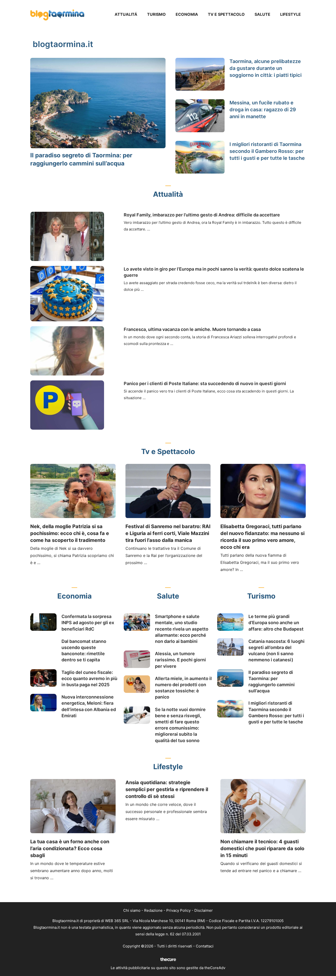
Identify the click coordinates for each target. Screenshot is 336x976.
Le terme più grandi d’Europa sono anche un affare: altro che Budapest (276, 622)
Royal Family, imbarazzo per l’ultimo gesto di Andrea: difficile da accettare (202, 214)
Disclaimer (203, 910)
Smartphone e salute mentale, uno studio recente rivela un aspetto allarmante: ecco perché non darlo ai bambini (181, 629)
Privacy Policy (178, 910)
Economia (187, 14)
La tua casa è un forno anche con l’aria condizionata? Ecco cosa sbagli (69, 848)
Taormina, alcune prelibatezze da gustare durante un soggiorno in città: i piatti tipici (265, 68)
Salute (262, 14)
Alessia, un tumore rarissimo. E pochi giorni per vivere (180, 659)
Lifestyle (290, 14)
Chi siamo (131, 910)
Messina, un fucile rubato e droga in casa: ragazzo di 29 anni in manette (262, 109)
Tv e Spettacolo (226, 14)
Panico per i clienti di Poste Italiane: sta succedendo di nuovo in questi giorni (205, 383)
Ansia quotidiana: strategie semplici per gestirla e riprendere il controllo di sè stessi (166, 789)
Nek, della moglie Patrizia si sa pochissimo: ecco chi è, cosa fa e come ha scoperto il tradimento (69, 533)
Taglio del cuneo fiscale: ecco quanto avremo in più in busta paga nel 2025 (89, 678)
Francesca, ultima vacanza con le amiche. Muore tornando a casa (192, 329)
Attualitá (126, 14)
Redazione (153, 910)
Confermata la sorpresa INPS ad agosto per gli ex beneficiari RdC (87, 622)
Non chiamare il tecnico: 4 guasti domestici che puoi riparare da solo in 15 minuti (262, 848)
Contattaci (205, 946)
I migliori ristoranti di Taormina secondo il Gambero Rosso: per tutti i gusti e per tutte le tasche (267, 151)
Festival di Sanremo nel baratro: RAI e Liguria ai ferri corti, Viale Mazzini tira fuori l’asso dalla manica (168, 533)
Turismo (156, 14)
